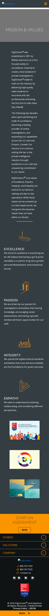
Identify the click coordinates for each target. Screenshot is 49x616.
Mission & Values (22, 482)
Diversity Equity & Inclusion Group (23, 455)
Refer (24, 530)
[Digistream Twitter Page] (32, 578)
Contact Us (25, 572)
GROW (32, 608)
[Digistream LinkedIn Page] (14, 578)
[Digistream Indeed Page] (19, 578)
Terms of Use (35, 605)
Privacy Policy (20, 608)
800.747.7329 (26, 566)
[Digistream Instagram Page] (25, 578)
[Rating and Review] (24, 590)
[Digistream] (8, 3)
